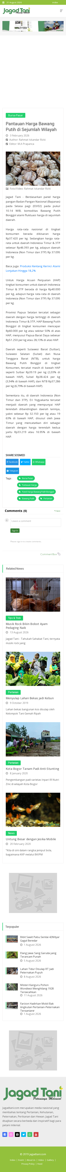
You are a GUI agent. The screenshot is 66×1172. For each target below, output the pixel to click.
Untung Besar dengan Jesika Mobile (31, 839)
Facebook (13, 462)
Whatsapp (40, 462)
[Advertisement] (33, 70)
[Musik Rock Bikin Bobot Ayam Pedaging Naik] (33, 594)
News (11, 833)
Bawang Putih (28, 498)
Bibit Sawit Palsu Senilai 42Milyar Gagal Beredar (40, 938)
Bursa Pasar (15, 115)
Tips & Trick (14, 618)
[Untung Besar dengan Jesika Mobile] (33, 809)
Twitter (26, 462)
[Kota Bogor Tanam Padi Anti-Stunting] (33, 739)
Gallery (50, 1160)
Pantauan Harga (29, 485)
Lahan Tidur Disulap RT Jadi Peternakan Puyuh (37, 970)
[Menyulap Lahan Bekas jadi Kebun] (33, 668)
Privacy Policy (28, 1163)
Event (21, 1160)
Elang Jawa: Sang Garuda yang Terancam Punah (38, 954)
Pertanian (48, 498)
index (55, 2)
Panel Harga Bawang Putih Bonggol (38, 491)
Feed (39, 1163)
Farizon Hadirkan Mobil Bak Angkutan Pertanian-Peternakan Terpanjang (40, 1007)
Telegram (13, 470)
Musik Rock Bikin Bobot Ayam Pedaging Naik (27, 625)
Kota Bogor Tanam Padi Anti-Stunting (32, 769)
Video (41, 1160)
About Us (31, 1160)
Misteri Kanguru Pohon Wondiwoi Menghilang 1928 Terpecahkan (37, 988)
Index (12, 1160)
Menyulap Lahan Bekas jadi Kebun (30, 698)
